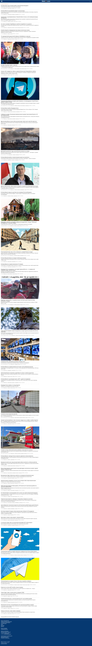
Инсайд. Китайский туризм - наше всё (9, 65)
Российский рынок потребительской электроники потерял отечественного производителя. (15, 362)
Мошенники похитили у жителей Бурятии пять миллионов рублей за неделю (17, 604)
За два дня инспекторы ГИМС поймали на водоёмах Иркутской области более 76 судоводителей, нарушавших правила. (20, 37)
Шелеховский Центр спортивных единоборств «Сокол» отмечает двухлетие (17, 372)
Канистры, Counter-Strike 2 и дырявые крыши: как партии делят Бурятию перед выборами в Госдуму (18, 300)
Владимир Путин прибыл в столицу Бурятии (10, 385)
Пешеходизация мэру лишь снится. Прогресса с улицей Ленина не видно (17, 251)
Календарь (2, 625)
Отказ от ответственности (5, 620)
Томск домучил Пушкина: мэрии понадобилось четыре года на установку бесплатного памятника (19, 331)
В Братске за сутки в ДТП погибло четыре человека (12, 587)
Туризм (15, 68)
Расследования (23, 105)
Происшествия (9, 8)
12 (7, 616)
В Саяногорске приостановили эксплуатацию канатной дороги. (11, 6)
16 (10, 616)
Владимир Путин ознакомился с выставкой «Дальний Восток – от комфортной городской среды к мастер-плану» (18, 270)
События (18, 225)
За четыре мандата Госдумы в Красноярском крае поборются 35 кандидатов (17, 511)
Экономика (13, 14)
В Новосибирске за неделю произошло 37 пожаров (12, 264)
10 (6, 616)
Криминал (16, 105)
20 (13, 616)
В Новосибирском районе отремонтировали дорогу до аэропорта (15, 157)
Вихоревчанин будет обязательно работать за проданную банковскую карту (17, 475)
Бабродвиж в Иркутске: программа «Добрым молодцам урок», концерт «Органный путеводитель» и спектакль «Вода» (18, 223)
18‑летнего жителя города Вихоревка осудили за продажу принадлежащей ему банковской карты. (16, 476)
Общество (19, 105)
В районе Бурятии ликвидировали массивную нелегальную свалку (15, 30)
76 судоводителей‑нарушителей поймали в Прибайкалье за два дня (15, 36)
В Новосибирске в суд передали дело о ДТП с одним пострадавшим (15, 379)
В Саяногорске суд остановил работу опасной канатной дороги (14, 5)
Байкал (23, 68)
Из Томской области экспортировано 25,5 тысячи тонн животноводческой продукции (19, 492)
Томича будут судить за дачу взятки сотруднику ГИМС (12, 592)
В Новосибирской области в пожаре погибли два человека (13, 257)
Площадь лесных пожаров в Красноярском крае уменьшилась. (11, 481)
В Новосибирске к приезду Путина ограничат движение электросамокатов (17, 456)
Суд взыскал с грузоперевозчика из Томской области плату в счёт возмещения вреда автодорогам (19, 17)
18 (12, 616)
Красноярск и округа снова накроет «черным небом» (12, 517)
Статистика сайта (3, 623)
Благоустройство (9, 118)
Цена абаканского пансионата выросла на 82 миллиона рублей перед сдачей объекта (19, 505)
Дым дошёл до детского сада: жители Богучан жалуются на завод (15, 151)
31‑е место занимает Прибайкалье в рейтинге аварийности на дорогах (16, 24)
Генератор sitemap (4, 643)
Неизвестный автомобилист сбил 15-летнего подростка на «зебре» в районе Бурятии (19, 420)
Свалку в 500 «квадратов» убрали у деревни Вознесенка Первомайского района (18, 71)
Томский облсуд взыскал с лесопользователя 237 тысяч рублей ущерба (16, 598)
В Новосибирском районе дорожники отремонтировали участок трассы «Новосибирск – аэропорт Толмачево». (18, 158)
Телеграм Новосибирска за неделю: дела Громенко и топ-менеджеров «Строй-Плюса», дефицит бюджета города (20, 102)
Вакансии (2, 626)
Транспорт (12, 21)
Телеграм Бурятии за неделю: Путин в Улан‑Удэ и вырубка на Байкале (16, 581)
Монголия (25, 453)
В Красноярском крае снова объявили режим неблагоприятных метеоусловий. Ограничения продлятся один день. (19, 518)
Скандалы (18, 189)
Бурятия (22, 27)
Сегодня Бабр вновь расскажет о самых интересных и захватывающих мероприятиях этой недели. (16, 224)
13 (8, 616)
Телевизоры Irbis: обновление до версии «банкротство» (13, 361)
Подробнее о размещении (5, 637)
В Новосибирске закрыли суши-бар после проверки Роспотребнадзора (16, 192)
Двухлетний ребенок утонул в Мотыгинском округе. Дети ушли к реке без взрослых (19, 121)
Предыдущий (3, 616)
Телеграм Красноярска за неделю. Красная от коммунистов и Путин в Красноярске (19, 551)
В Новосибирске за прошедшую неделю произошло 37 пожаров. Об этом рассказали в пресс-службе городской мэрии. (20, 265)
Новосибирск (17, 14)
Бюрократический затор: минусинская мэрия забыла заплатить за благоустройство (19, 462)
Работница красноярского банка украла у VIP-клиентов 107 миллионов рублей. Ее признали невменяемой (19, 486)
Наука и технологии (13, 111)
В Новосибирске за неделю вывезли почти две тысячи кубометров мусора (17, 366)
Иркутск (16, 27)
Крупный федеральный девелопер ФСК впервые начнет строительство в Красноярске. (14, 523)
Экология (8, 33)
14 (9, 616)
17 (11, 616)
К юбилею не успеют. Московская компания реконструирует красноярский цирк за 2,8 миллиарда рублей (19, 115)
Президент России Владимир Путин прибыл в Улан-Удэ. (10, 386)
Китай (13, 496)
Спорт (11, 376)
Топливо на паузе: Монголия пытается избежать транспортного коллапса (17, 449)
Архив (2, 624)
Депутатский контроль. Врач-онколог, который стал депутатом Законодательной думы (19, 186)
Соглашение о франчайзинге (5, 622)
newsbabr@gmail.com (4, 629)
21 (14, 616)
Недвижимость (22, 189)
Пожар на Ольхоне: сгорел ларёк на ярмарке (10, 610)
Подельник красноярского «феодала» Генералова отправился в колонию (17, 498)
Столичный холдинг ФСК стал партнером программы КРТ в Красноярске (16, 522)
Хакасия (13, 8)
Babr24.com (5, 8)
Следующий (17, 616)
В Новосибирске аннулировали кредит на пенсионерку (13, 10)
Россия (21, 68)
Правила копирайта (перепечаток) (6, 621)
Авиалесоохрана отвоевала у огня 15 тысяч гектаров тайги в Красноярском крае (18, 480)
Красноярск (19, 27)
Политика (8, 111)
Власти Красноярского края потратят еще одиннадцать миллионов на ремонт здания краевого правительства (19, 469)
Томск (15, 21)
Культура (15, 225)
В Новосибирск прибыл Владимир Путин (9, 108)
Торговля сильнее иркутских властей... (9, 413)
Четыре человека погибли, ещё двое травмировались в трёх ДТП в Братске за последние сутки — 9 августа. (18, 588)
